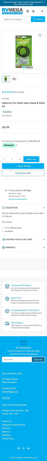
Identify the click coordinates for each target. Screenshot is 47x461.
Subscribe (38, 359)
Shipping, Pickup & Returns (13, 425)
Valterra (5, 98)
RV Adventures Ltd (30, 458)
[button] (8, 92)
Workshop (6, 435)
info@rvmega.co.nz (10, 391)
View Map (6, 398)
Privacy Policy (8, 438)
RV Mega (19, 458)
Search (40, 19)
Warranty (6, 431)
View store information (18, 199)
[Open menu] (42, 11)
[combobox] (23, 19)
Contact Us (6, 421)
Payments (6, 428)
